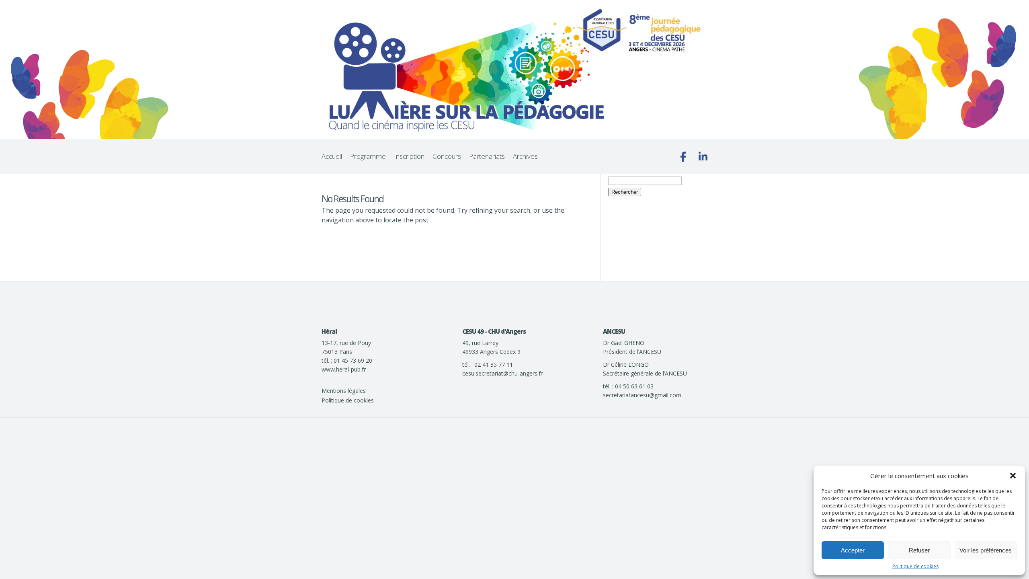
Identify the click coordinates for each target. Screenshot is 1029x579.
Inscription (409, 156)
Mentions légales (344, 390)
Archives (525, 156)
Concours (447, 156)
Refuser (919, 550)
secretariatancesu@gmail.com (642, 395)
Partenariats (487, 156)
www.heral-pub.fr (344, 369)
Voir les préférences (985, 550)
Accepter (853, 550)
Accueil (332, 156)
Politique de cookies (915, 566)
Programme (368, 156)
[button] (1013, 476)
